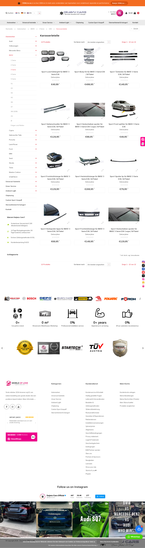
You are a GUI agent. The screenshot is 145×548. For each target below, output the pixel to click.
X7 (12, 107)
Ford (11, 149)
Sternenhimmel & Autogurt (118, 22)
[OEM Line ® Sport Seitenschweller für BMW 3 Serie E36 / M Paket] (55, 109)
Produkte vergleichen (127, 406)
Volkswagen (13, 46)
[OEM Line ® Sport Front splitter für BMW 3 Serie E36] (123, 109)
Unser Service (47, 22)
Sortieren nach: (79, 42)
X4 (12, 93)
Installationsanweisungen (95, 423)
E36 (50, 29)
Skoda (11, 163)
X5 (12, 97)
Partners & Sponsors (93, 457)
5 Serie (13, 79)
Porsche (12, 140)
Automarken (11, 22)
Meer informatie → (29, 399)
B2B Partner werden (93, 450)
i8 (11, 121)
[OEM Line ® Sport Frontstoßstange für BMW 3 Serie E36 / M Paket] (55, 162)
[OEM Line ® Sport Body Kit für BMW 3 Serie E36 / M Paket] (89, 57)
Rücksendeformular (92, 413)
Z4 (12, 116)
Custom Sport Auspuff (96, 22)
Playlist (88, 474)
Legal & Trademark (92, 440)
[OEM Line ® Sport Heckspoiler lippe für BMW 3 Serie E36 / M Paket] (55, 214)
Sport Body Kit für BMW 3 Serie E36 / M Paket (89, 73)
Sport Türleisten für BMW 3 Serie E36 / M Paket (124, 73)
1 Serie (13, 60)
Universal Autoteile (29, 22)
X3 (12, 88)
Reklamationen (91, 419)
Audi (10, 41)
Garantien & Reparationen (95, 416)
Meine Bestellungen (127, 396)
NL (18, 13)
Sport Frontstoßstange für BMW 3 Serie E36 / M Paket (55, 177)
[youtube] (143, 272)
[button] (2, 348)
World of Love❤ (91, 470)
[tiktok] (143, 265)
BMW (33, 29)
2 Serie (13, 65)
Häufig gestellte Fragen (94, 396)
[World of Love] (143, 286)
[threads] (143, 275)
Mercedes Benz (14, 50)
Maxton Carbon (15, 172)
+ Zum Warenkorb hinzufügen (55, 94)
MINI (10, 154)
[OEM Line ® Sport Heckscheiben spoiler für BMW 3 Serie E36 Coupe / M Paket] (89, 109)
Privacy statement (92, 436)
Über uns (89, 453)
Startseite (9, 29)
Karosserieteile (61, 29)
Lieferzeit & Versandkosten (95, 399)
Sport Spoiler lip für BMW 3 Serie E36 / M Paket (124, 177)
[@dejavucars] (42, 496)
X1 (12, 84)
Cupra (11, 130)
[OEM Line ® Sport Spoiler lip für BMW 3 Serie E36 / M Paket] (123, 162)
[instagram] (143, 262)
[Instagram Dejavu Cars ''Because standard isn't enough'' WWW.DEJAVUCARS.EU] (12, 406)
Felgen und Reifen (17, 125)
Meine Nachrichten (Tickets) (129, 399)
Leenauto (89, 464)
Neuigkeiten (90, 460)
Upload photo (90, 426)
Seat (11, 158)
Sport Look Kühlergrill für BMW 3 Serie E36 (55, 73)
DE (24, 13)
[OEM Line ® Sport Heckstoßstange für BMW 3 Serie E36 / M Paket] (89, 162)
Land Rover (13, 144)
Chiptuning (79, 22)
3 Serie (41, 29)
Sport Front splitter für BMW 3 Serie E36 (124, 125)
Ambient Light (64, 22)
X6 (12, 102)
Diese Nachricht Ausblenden (109, 542)
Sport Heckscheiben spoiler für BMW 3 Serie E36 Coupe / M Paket (89, 125)
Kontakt (135, 22)
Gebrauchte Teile (15, 135)
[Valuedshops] (143, 279)
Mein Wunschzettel (126, 402)
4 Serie (13, 74)
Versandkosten (135, 255)
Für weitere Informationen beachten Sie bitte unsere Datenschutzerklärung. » (73, 545)
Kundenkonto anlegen (127, 392)
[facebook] (143, 269)
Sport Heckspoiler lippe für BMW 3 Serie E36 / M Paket (55, 230)
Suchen (10, 13)
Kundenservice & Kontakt (94, 392)
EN (30, 13)
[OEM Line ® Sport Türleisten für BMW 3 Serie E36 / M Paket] (123, 57)
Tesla (11, 168)
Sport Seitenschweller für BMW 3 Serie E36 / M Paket (55, 125)
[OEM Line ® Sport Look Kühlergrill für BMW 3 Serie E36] (55, 57)
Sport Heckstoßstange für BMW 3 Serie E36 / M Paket (89, 177)
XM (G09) (14, 111)
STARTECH (13, 177)
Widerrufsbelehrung (93, 409)
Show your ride (91, 467)
